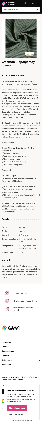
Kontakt (5, 355)
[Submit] (37, 9)
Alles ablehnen (16, 414)
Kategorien (7, 360)
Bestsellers (6, 365)
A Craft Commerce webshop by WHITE (21, 420)
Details (19, 402)
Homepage (6, 342)
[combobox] (21, 9)
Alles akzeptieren (17, 408)
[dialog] (22, 402)
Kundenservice (8, 351)
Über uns (5, 346)
